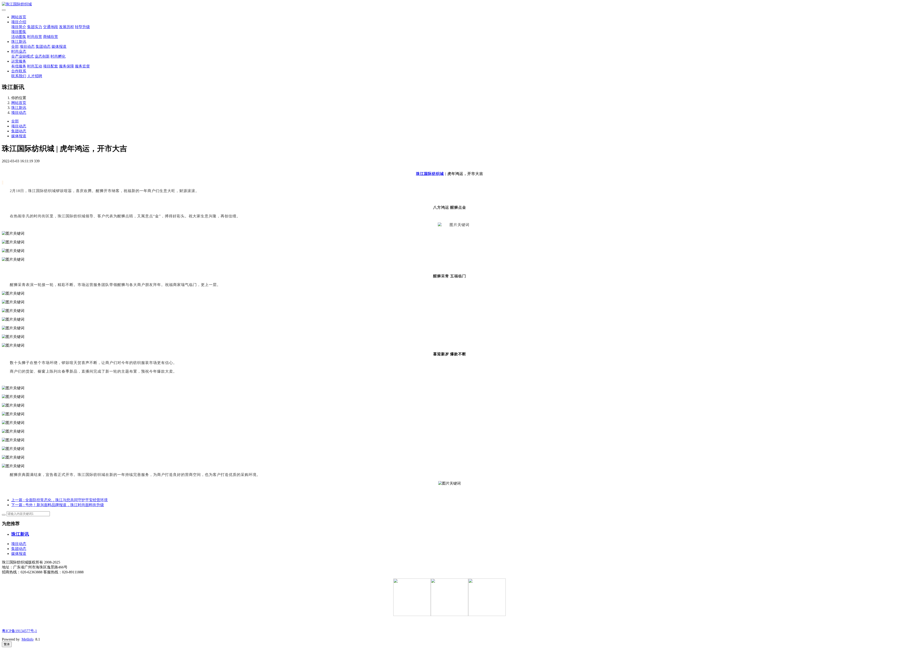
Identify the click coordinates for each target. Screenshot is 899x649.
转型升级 (82, 27)
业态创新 (42, 56)
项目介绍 (18, 22)
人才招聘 (34, 76)
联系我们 (18, 76)
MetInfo (27, 639)
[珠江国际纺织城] (449, 4)
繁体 (7, 644)
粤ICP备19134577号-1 (19, 631)
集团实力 (34, 27)
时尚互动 (34, 66)
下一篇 (57, 505)
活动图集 (18, 37)
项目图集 (18, 32)
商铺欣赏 (50, 37)
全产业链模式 (22, 56)
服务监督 (82, 66)
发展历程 (66, 27)
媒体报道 (59, 46)
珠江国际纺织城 (430, 174)
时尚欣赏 (34, 37)
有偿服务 (18, 66)
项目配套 (50, 66)
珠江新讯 (18, 42)
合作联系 (18, 71)
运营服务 (18, 61)
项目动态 (27, 46)
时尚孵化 (58, 56)
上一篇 (59, 500)
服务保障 (66, 66)
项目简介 (18, 27)
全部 (15, 46)
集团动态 (43, 46)
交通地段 (50, 27)
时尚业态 (18, 51)
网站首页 (18, 17)
